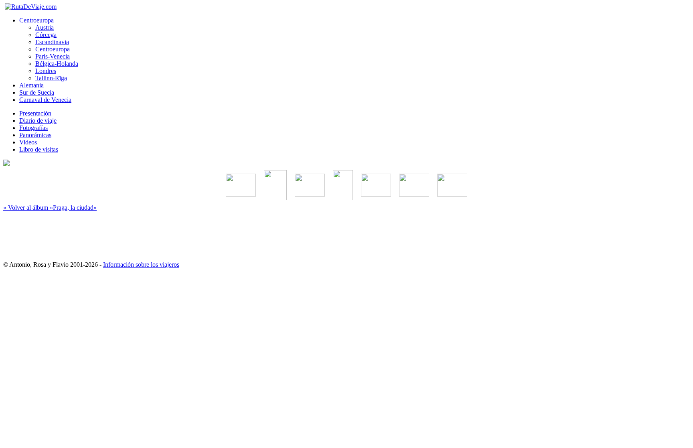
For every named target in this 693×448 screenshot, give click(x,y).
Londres (45, 70)
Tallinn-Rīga (51, 78)
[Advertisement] (346, 233)
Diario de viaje (38, 120)
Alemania (31, 85)
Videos (28, 142)
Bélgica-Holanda (56, 63)
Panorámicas (35, 135)
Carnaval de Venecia (45, 99)
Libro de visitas (38, 149)
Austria (44, 27)
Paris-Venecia (52, 56)
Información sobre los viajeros (141, 264)
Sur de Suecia (36, 92)
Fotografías (33, 127)
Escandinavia (52, 42)
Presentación (35, 113)
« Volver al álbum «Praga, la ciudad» (50, 207)
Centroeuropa (36, 20)
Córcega (46, 34)
